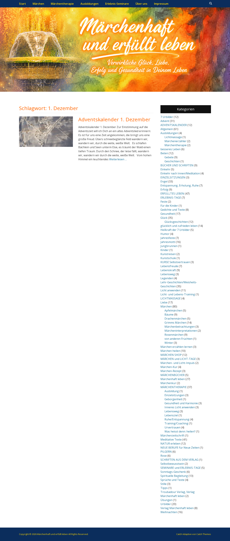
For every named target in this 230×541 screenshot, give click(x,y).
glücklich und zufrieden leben (179, 226)
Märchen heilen (170, 351)
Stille (163, 484)
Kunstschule (168, 258)
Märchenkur (168, 383)
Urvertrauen (172, 427)
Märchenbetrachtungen (180, 326)
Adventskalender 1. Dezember (114, 119)
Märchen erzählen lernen (176, 347)
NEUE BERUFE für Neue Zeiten (179, 447)
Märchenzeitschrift (172, 435)
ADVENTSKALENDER (173, 125)
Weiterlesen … (118, 159)
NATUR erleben (170, 443)
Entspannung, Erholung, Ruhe (179, 185)
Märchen (38, 4)
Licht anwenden (170, 290)
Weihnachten (168, 512)
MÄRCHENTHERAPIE (173, 387)
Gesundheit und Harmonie (181, 403)
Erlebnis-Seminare (117, 4)
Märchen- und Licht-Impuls (177, 363)
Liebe (163, 302)
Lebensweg (167, 274)
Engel (164, 181)
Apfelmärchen (173, 310)
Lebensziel (171, 415)
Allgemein (166, 129)
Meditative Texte (171, 439)
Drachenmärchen (175, 318)
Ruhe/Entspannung (177, 419)
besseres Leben (170, 149)
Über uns (141, 4)
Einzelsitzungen (175, 395)
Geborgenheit (173, 399)
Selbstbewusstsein (172, 464)
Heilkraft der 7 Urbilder (175, 230)
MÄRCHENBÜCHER (172, 375)
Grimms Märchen (175, 322)
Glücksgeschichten (176, 222)
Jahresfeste (167, 238)
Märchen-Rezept (171, 371)
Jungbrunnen (168, 246)
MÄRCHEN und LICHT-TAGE (178, 359)
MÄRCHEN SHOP (171, 355)
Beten (164, 153)
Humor (164, 234)
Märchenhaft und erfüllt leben (52, 534)
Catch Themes (203, 534)
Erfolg (164, 189)
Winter (169, 343)
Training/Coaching (176, 423)
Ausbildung (172, 391)
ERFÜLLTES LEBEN (172, 193)
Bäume (169, 314)
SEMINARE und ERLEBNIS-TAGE (180, 468)
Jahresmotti (167, 242)
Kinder (164, 250)
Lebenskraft (168, 270)
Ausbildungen (89, 4)
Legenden (166, 278)
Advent (164, 121)
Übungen (166, 500)
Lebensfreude (169, 266)
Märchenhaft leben (172, 379)
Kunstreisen (168, 254)
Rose (163, 455)
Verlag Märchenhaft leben (177, 508)
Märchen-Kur (168, 367)
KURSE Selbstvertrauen (175, 262)
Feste (163, 201)
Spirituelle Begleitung (174, 476)
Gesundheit (167, 214)
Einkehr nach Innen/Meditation (180, 173)
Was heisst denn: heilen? (180, 431)
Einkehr (165, 169)
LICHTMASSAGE (170, 298)
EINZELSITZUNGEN (172, 177)
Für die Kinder (169, 205)
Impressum (161, 4)
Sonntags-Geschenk (173, 472)
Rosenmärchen (174, 335)
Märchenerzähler (175, 141)
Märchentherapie (62, 4)
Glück (163, 218)
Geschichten (172, 161)
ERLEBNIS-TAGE (170, 197)
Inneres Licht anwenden (180, 407)
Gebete (169, 157)
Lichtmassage (173, 137)
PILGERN (166, 451)
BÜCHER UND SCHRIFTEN (176, 165)
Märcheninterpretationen (181, 330)
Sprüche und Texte (172, 480)
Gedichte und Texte (172, 210)
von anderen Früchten (178, 339)
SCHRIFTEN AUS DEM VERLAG (179, 460)
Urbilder (165, 504)
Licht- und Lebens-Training (177, 294)
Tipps (164, 488)
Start (22, 4)
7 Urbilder (166, 117)
